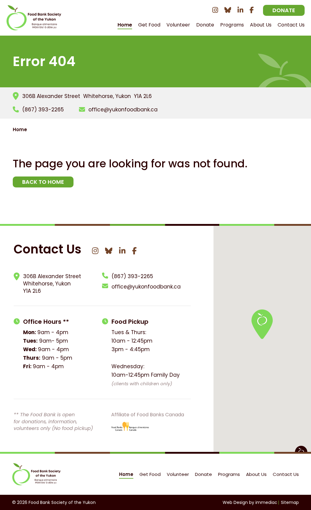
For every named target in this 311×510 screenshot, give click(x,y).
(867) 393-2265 (43, 109)
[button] (262, 324)
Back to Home (43, 182)
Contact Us (291, 24)
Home (125, 24)
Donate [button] (205, 24)
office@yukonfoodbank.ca (123, 109)
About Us (256, 474)
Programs (232, 24)
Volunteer (178, 24)
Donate (283, 10)
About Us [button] (261, 24)
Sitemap (290, 502)
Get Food (149, 24)
